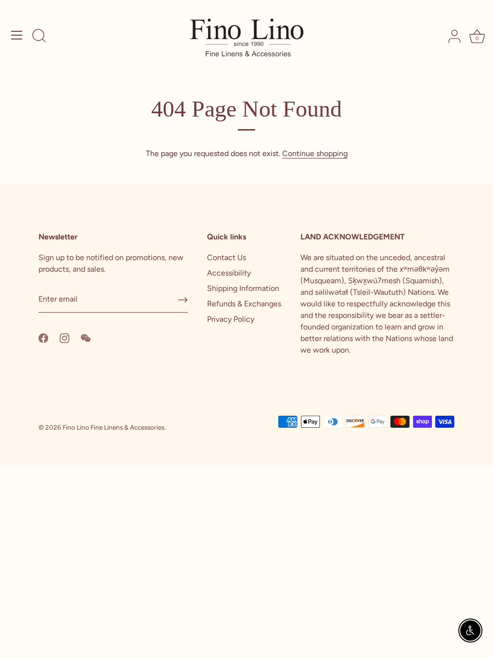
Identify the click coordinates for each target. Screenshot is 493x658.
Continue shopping (315, 153)
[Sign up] (183, 300)
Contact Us (226, 257)
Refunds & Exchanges (244, 303)
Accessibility (229, 272)
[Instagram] (64, 337)
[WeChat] (86, 337)
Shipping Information (243, 288)
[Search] (39, 36)
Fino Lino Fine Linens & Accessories (113, 427)
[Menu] (16, 35)
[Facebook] (43, 337)
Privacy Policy (230, 319)
